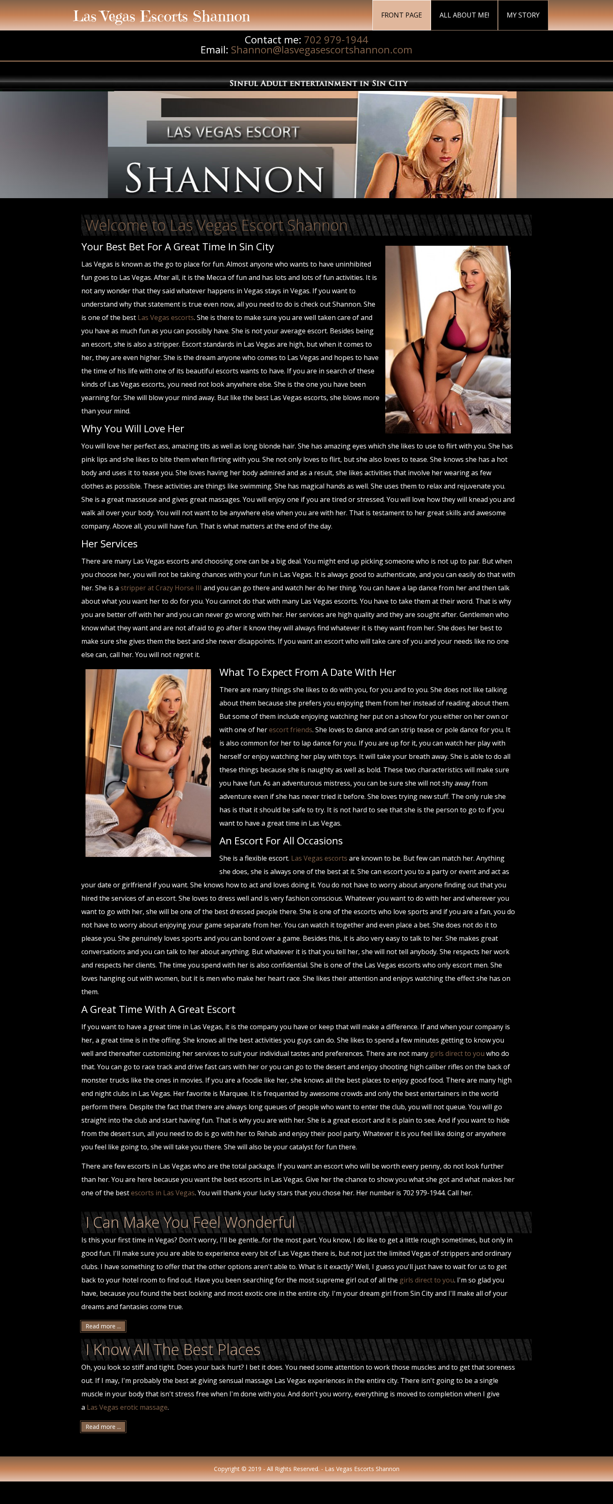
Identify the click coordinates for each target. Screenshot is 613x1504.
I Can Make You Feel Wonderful (190, 1222)
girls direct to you (457, 1053)
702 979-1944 (336, 39)
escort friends (290, 729)
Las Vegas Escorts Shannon (161, 16)
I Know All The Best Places (173, 1349)
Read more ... (103, 1326)
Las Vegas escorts (166, 317)
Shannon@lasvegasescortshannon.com (321, 49)
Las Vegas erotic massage (127, 1407)
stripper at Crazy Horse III (161, 587)
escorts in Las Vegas (163, 1192)
